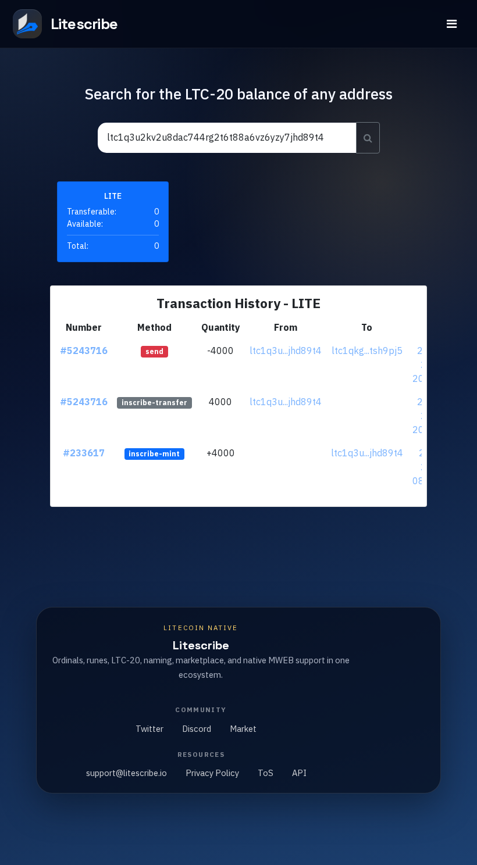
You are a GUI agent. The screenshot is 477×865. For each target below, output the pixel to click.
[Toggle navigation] (451, 24)
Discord (196, 728)
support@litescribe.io (126, 772)
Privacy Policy (212, 772)
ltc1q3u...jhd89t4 (286, 350)
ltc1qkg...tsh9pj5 (367, 350)
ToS (265, 772)
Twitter (149, 728)
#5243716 (84, 350)
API (299, 772)
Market (243, 728)
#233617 (84, 453)
